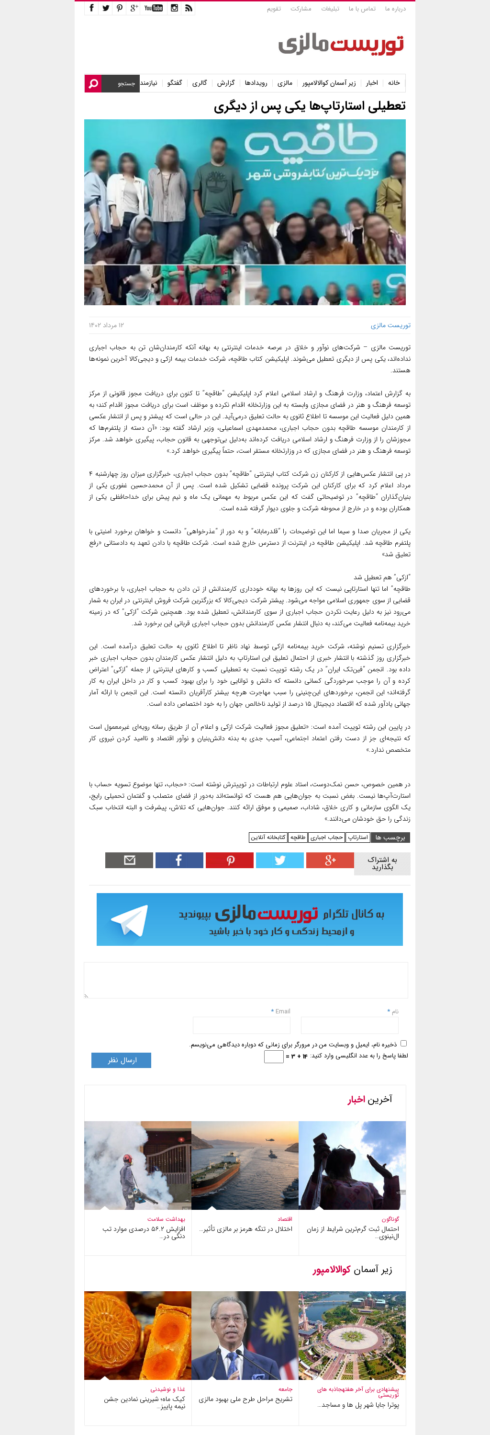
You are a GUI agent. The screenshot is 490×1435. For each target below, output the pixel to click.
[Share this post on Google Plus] (329, 866)
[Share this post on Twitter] (279, 866)
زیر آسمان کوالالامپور (329, 83)
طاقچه (297, 837)
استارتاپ (358, 837)
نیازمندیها (145, 83)
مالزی (285, 83)
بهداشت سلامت (166, 1219)
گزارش (226, 83)
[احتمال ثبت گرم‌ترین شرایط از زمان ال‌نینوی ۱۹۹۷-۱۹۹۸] (345, 1208)
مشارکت (301, 9)
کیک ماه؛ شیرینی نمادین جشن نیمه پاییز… (144, 1403)
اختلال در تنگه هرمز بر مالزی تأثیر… (245, 1229)
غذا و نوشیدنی (167, 1389)
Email (283, 1012)
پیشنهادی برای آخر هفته (370, 1389)
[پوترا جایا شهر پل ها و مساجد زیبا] (345, 1378)
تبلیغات (330, 9)
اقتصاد (285, 1219)
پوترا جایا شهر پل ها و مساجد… (358, 1405)
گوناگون (390, 1219)
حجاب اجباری (327, 837)
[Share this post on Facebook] (228, 866)
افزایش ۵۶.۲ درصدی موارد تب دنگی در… (143, 1232)
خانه (394, 83)
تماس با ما (362, 9)
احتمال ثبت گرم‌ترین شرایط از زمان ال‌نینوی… (353, 1232)
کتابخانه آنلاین (268, 837)
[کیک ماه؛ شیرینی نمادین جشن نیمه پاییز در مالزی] (131, 1378)
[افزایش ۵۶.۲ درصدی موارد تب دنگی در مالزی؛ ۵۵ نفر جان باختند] (131, 1208)
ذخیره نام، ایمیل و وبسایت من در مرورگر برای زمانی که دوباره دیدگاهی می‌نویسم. (293, 1045)
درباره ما (395, 9)
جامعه (285, 1389)
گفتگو (174, 83)
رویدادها (256, 83)
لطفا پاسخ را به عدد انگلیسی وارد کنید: (359, 1056)
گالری (199, 83)
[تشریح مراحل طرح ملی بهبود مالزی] (238, 1378)
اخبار (372, 83)
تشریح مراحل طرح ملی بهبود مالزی (245, 1399)
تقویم (274, 9)
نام (394, 1012)
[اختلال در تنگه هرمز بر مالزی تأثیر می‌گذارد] (238, 1208)
